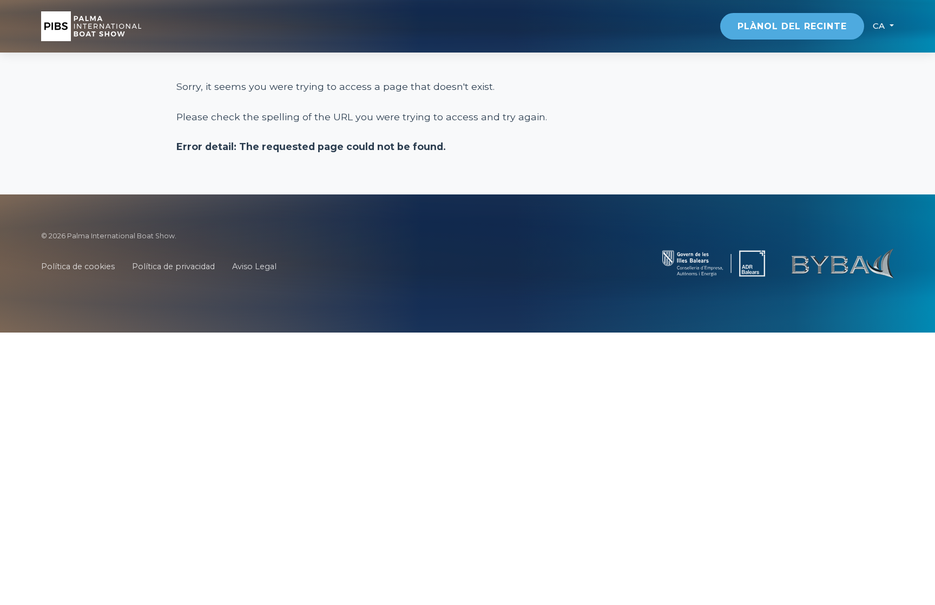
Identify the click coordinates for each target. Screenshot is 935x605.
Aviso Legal (254, 266)
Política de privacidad (173, 266)
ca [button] (880, 26)
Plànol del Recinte (792, 26)
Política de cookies (78, 266)
